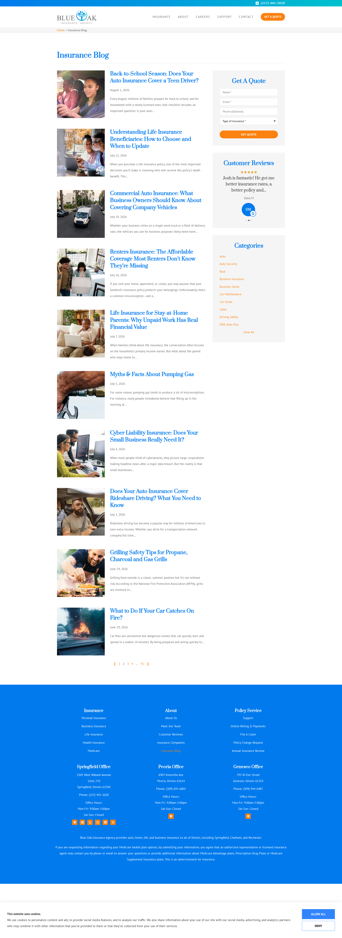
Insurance (161, 17)
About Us (171, 718)
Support (224, 17)
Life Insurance (94, 734)
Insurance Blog (171, 751)
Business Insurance (94, 726)
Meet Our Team (171, 726)
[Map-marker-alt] (74, 822)
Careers (203, 17)
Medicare (94, 751)
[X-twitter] (113, 822)
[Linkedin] (105, 822)
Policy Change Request (248, 743)
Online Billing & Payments (248, 726)
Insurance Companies (171, 743)
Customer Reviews (171, 734)
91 (142, 664)
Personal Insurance (94, 718)
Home (61, 30)
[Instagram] (97, 822)
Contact (246, 17)
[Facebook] (82, 822)
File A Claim (248, 734)
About (183, 17)
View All (248, 332)
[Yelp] (90, 822)
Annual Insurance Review (248, 751)
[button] (246, 220)
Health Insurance (94, 743)
